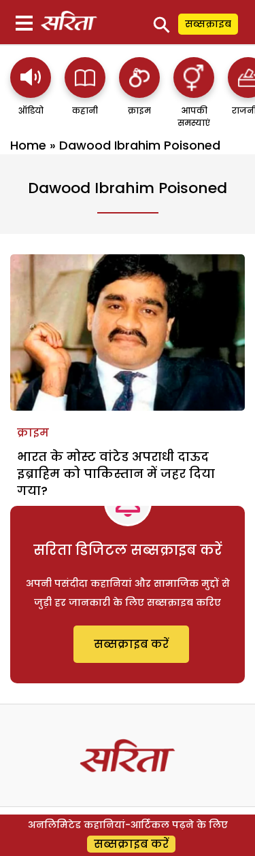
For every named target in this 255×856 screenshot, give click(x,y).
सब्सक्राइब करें (131, 644)
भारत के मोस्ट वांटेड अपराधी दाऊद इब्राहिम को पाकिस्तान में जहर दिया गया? (116, 473)
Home (28, 145)
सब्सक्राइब (208, 24)
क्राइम (33, 433)
